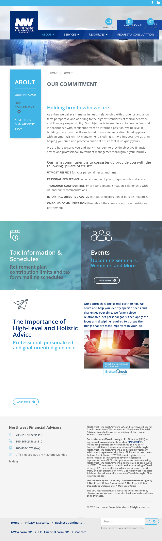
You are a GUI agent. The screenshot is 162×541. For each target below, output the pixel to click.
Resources (97, 34)
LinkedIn (158, 1)
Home (54, 73)
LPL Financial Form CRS (54, 532)
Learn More (104, 280)
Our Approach (25, 95)
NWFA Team (109, 27)
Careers (129, 27)
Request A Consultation (135, 34)
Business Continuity (68, 522)
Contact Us (150, 27)
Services (70, 34)
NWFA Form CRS (22, 532)
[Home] (25, 25)
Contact (80, 532)
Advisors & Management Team (25, 124)
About (47, 34)
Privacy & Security (37, 522)
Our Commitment (24, 105)
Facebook (152, 1)
